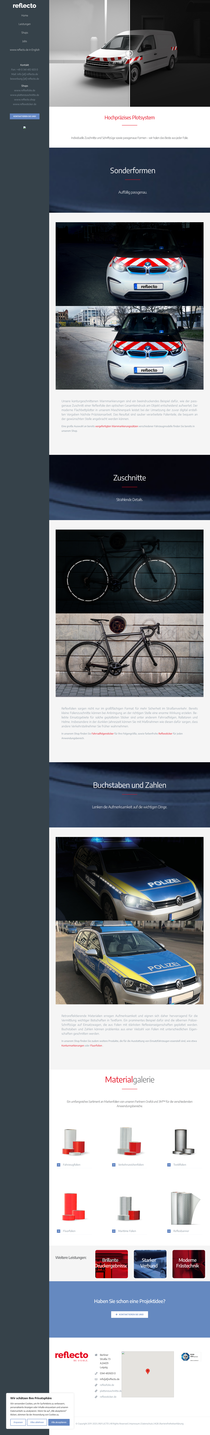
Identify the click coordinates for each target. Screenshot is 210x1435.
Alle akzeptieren (58, 1422)
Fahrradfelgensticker (103, 733)
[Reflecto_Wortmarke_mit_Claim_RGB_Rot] (71, 1352)
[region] (40, 1411)
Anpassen (18, 1422)
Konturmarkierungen (72, 1045)
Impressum (134, 1423)
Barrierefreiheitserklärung (172, 1423)
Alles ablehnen (37, 1422)
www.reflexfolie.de (24, 90)
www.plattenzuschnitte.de (24, 94)
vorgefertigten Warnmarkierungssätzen (116, 426)
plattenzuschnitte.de (111, 1390)
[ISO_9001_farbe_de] (191, 1352)
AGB (156, 1423)
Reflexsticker (165, 733)
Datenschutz (147, 1423)
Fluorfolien (96, 1045)
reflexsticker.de (108, 1396)
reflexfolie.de (107, 1384)
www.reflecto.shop (24, 99)
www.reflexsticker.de (24, 104)
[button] (74, 1164)
